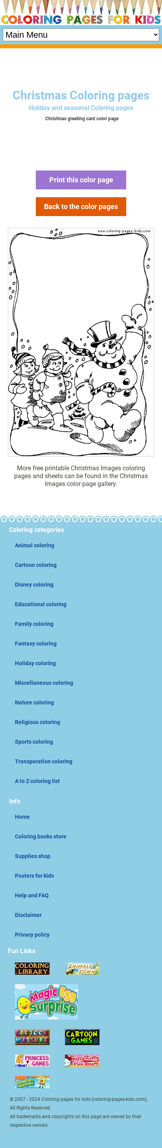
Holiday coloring (35, 663)
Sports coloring (34, 742)
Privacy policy (32, 935)
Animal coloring (34, 545)
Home (22, 817)
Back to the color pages (81, 206)
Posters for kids (34, 876)
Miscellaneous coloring (44, 683)
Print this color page (81, 180)
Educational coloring (40, 604)
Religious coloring (37, 722)
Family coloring (34, 624)
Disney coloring (34, 584)
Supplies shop (32, 856)
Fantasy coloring (36, 643)
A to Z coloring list (37, 781)
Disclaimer (28, 915)
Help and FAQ (32, 895)
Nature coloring (34, 702)
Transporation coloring (43, 761)
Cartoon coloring (36, 565)
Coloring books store (40, 836)
